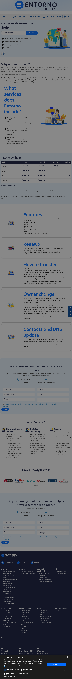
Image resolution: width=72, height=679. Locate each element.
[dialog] (36, 667)
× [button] (70, 656)
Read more (7, 667)
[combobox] (67, 657)
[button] (24, 677)
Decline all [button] (56, 669)
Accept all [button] (56, 664)
